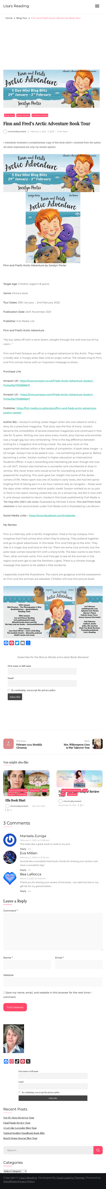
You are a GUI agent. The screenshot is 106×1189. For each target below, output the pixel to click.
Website (8, 975)
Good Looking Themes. (70, 1177)
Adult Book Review (18, 790)
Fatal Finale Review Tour (16, 1122)
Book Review (23, 115)
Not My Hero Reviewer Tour (18, 1117)
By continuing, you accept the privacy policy (33, 690)
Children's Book (39, 115)
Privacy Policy (26, 1181)
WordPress (10, 1181)
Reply (23, 849)
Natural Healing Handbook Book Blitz (24, 1133)
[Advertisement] (53, 44)
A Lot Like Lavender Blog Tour (20, 1128)
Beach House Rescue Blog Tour (20, 1138)
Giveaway (21, 794)
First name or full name (19, 665)
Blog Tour (9, 115)
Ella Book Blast (15, 800)
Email (11, 678)
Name (8, 957)
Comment (10, 910)
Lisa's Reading (16, 6)
